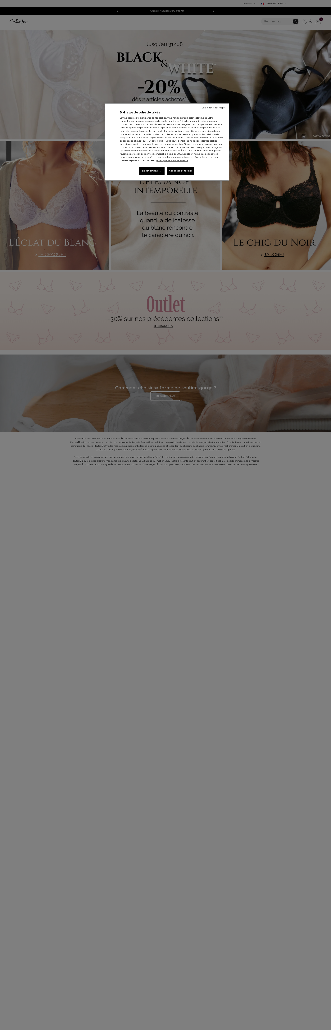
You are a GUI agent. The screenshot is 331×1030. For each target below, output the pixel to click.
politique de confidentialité (172, 160)
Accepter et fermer (180, 170)
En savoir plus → (151, 170)
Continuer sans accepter (214, 108)
